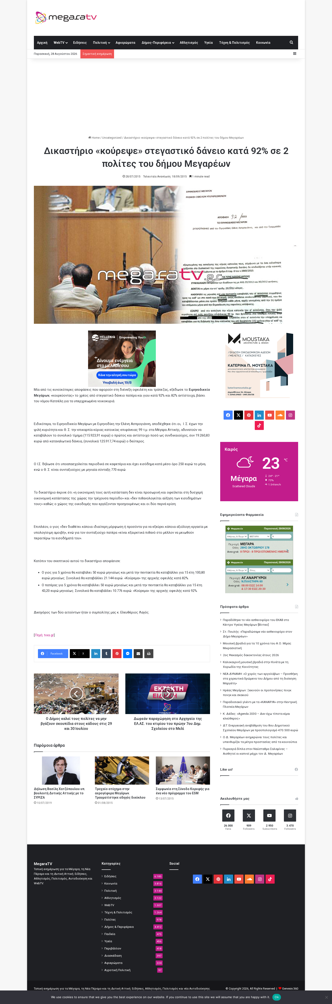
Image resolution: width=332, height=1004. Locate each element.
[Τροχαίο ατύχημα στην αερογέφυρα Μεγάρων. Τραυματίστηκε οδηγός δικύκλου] (122, 770)
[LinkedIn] (95, 653)
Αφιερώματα (125, 42)
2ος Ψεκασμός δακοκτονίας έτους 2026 (251, 655)
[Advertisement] (166, 97)
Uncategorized (112, 137)
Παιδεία (109, 934)
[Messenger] (127, 653)
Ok (277, 997)
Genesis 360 (290, 988)
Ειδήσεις (80, 42)
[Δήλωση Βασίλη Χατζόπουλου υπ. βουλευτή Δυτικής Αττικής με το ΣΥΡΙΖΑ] (61, 770)
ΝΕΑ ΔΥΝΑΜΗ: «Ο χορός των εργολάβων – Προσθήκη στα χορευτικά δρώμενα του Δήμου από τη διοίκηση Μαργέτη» (260, 678)
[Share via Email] (138, 653)
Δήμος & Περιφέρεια (119, 926)
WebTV (59, 42)
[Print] (148, 653)
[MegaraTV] (68, 18)
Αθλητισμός (189, 42)
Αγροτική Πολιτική (117, 970)
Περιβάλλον (112, 948)
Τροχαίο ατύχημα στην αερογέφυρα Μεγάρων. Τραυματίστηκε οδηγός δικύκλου (120, 793)
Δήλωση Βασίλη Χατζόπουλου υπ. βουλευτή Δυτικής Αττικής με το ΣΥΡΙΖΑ (59, 793)
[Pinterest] (117, 653)
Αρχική (42, 42)
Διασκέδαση (113, 955)
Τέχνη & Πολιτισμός (234, 42)
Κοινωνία (263, 42)
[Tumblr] (106, 653)
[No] (326, 997)
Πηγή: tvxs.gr (44, 635)
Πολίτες (110, 919)
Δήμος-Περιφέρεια (156, 42)
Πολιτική (100, 42)
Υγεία (208, 42)
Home (95, 137)
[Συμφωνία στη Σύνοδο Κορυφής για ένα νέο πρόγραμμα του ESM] (183, 770)
